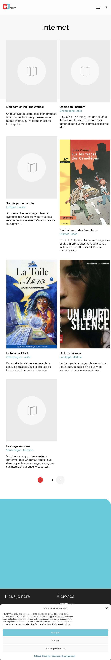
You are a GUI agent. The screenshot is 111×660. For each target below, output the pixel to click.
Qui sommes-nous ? (66, 604)
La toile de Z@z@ (17, 353)
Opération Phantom (72, 106)
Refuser (55, 640)
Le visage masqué (18, 446)
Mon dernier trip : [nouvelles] (25, 106)
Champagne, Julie (71, 110)
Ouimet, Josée (68, 233)
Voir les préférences (55, 648)
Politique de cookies (42, 656)
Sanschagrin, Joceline (19, 450)
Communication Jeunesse (9, 6)
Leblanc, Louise (16, 207)
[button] (106, 608)
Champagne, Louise (18, 357)
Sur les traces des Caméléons (79, 230)
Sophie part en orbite (20, 203)
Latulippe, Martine (71, 357)
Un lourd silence (70, 353)
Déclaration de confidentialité (63, 656)
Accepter (55, 632)
